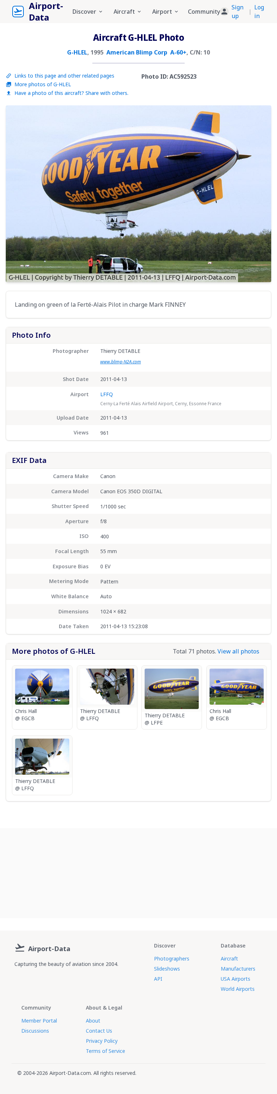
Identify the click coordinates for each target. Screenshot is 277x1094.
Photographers (171, 958)
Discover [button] (84, 12)
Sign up (237, 11)
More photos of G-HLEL (42, 84)
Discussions (35, 1030)
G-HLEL (77, 52)
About (93, 1020)
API (158, 978)
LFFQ (106, 394)
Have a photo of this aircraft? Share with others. (71, 92)
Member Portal (39, 1020)
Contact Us (99, 1030)
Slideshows (167, 968)
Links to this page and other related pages (64, 75)
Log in (259, 11)
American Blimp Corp (136, 52)
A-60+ (178, 52)
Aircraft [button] (124, 12)
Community (204, 12)
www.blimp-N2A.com (120, 362)
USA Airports (235, 978)
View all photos (238, 651)
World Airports (238, 988)
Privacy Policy (102, 1040)
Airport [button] (162, 12)
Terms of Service (105, 1050)
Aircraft (229, 958)
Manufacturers (238, 968)
